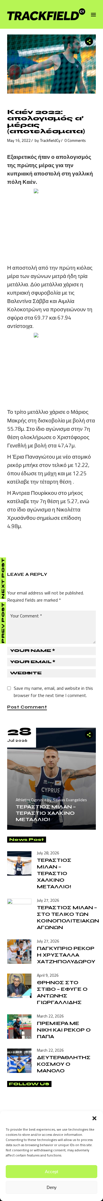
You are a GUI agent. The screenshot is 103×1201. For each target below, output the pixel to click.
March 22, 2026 (50, 1016)
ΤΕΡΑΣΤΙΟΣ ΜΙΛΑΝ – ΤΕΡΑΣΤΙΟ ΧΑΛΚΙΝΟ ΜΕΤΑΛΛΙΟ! (46, 813)
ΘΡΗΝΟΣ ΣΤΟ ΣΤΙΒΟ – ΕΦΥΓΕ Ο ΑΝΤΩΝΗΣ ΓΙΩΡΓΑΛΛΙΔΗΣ (62, 992)
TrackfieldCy (50, 140)
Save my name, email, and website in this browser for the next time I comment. (53, 692)
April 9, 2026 (48, 975)
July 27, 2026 (48, 900)
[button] (94, 1118)
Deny (52, 1187)
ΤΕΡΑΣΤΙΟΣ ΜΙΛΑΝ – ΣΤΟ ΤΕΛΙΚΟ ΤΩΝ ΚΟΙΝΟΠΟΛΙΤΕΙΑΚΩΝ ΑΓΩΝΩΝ (68, 917)
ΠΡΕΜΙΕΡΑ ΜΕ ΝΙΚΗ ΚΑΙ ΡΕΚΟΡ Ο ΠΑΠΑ (64, 1030)
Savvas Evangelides (70, 800)
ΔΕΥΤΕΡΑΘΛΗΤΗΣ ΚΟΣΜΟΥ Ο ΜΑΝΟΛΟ (64, 1064)
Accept (51, 1171)
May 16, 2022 (19, 140)
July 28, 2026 (48, 853)
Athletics (23, 800)
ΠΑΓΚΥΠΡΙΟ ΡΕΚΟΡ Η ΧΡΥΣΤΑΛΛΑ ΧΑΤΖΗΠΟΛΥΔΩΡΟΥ (66, 955)
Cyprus (37, 800)
